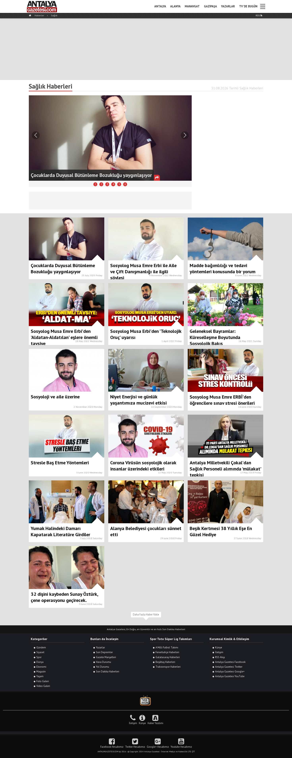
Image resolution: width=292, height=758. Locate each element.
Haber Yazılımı (155, 723)
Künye (218, 647)
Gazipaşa (210, 6)
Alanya (175, 6)
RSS (258, 15)
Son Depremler (104, 652)
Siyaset (40, 652)
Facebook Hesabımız (111, 746)
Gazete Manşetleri (106, 657)
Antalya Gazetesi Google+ (230, 671)
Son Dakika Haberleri (107, 671)
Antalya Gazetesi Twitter (228, 666)
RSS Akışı (220, 657)
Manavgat (192, 6)
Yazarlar (228, 6)
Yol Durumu (102, 666)
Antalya (160, 6)
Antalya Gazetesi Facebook (230, 662)
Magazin (41, 671)
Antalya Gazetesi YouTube (230, 676)
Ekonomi (41, 666)
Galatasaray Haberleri (168, 657)
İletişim (219, 652)
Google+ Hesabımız (158, 746)
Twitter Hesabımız (135, 746)
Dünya (40, 662)
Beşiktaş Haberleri (165, 662)
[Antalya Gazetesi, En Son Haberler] (45, 6)
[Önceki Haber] (185, 135)
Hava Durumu (103, 662)
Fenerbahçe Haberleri (167, 652)
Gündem (41, 647)
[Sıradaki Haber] (36, 135)
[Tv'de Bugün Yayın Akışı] (146, 700)
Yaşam (40, 676)
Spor (39, 657)
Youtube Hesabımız (181, 746)
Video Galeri (43, 686)
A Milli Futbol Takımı (167, 647)
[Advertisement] (146, 48)
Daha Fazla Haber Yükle (146, 614)
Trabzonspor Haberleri (168, 666)
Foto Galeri (42, 681)
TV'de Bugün (248, 6)
